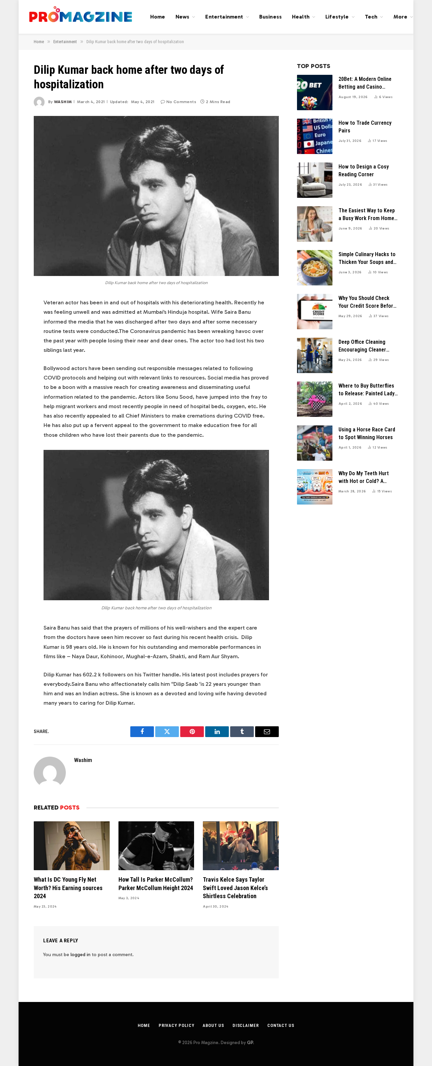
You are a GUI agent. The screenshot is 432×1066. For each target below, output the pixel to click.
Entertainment (224, 16)
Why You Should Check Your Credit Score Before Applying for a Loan (367, 302)
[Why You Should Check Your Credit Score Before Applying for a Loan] (314, 311)
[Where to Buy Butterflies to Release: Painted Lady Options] (314, 399)
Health (300, 16)
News (183, 16)
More (401, 16)
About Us (213, 1025)
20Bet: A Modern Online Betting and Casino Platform (365, 83)
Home (157, 16)
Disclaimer (246, 1025)
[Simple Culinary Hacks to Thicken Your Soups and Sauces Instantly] (314, 267)
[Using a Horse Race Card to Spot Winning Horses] (314, 443)
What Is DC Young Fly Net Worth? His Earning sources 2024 (68, 888)
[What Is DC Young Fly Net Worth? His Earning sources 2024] (72, 845)
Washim (63, 101)
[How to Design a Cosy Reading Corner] (314, 180)
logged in (80, 954)
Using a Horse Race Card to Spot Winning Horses (367, 433)
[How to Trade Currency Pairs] (314, 136)
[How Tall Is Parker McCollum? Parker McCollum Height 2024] (156, 845)
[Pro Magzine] (81, 17)
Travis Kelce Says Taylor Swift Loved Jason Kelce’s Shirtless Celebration (235, 888)
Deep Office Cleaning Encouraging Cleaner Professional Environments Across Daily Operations (363, 346)
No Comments (181, 101)
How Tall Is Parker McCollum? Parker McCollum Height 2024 (155, 883)
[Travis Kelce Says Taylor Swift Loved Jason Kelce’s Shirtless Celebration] (241, 845)
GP (250, 1042)
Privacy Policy (176, 1025)
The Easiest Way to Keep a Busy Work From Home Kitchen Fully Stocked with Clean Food (367, 214)
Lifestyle (337, 16)
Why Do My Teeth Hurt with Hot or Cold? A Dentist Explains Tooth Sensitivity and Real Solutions (364, 477)
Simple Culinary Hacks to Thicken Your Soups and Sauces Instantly (367, 258)
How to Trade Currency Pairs (365, 127)
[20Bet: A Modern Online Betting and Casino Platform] (314, 92)
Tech (371, 16)
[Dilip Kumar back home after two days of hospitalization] (156, 196)
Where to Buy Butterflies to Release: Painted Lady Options (367, 390)
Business (270, 16)
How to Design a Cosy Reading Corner (364, 170)
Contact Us (280, 1025)
